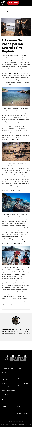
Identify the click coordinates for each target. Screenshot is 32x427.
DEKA (3, 399)
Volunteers (5, 383)
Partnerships (20, 410)
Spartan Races (7, 369)
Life (3, 11)
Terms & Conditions (18, 424)
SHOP (18, 374)
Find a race (13, 3)
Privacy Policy (5, 424)
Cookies (28, 424)
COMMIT (10, 304)
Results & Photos (7, 387)
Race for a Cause (7, 394)
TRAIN (19, 369)
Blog (18, 378)
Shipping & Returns (22, 413)
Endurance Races (7, 376)
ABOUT (4, 406)
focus (8, 11)
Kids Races (5, 379)
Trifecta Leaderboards (8, 390)
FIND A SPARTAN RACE (22, 384)
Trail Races (5, 372)
